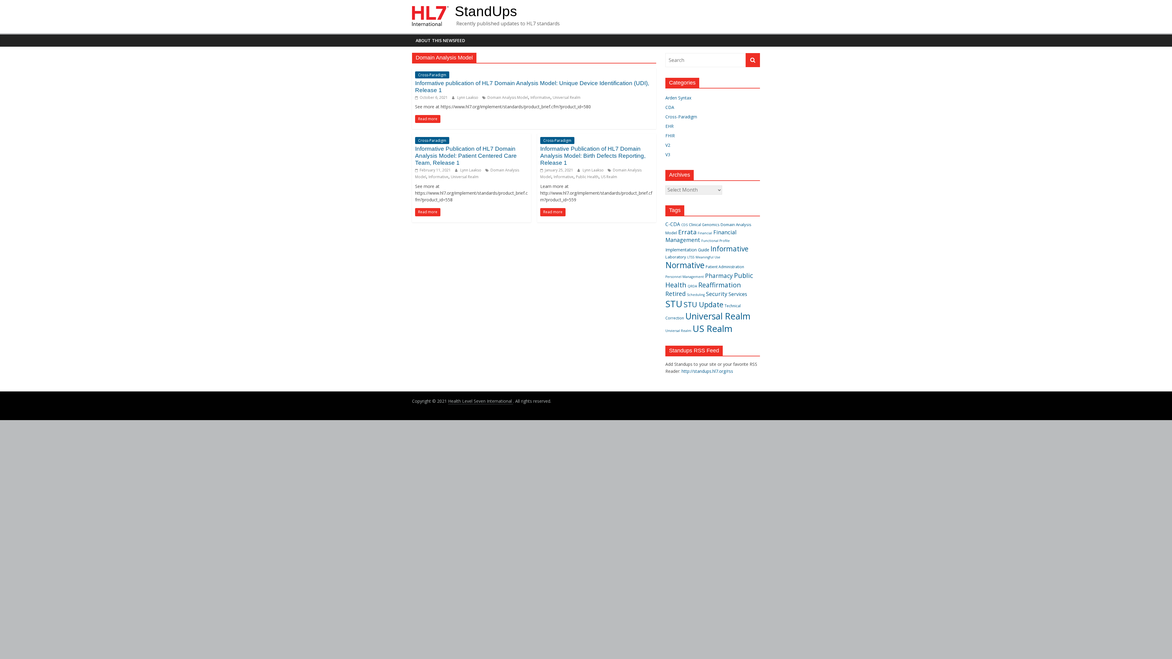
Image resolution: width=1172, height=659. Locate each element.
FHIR (670, 136)
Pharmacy (719, 276)
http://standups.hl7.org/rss (707, 371)
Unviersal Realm (678, 331)
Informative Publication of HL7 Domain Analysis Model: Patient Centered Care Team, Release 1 (466, 156)
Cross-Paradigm (432, 74)
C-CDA (672, 224)
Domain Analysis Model (507, 97)
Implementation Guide (687, 250)
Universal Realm (567, 97)
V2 (667, 145)
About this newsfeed (440, 40)
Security (716, 293)
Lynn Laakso (468, 97)
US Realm (609, 176)
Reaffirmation (719, 284)
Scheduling (696, 295)
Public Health (587, 176)
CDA (669, 107)
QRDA (692, 286)
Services (738, 294)
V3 (667, 154)
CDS (684, 225)
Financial (705, 233)
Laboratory (675, 257)
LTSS (690, 257)
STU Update (703, 304)
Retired (675, 294)
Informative (540, 97)
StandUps (486, 11)
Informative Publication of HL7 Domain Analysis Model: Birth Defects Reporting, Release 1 (593, 156)
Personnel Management (684, 277)
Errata (687, 232)
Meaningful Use (708, 257)
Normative (684, 265)
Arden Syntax (678, 98)
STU (673, 304)
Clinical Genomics (704, 224)
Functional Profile (715, 241)
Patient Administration (725, 266)
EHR (669, 126)
